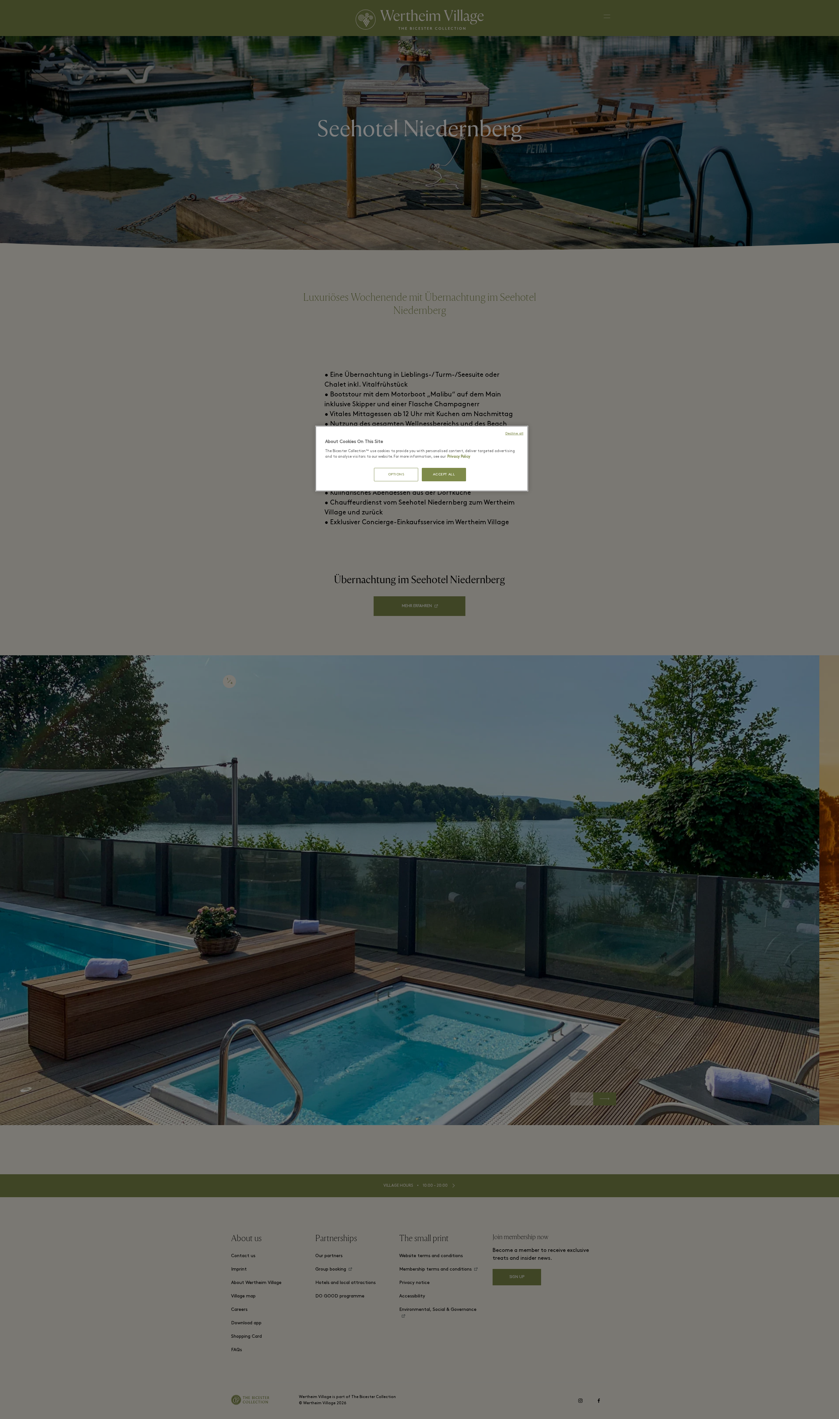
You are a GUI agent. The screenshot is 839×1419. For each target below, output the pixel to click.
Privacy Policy (458, 457)
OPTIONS (396, 474)
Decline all (514, 433)
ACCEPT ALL (444, 474)
